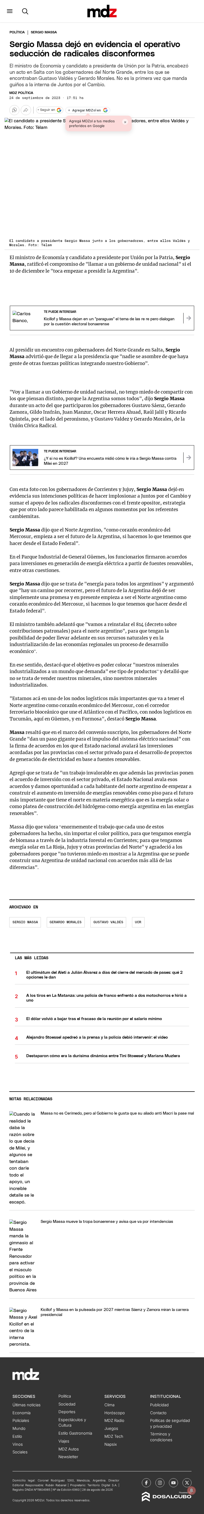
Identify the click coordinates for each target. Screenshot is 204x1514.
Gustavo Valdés (108, 922)
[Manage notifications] (191, 1490)
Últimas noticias (26, 1405)
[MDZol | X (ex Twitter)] (187, 1483)
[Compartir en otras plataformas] (26, 110)
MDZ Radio (114, 1420)
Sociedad (66, 1404)
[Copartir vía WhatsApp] (14, 110)
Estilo (17, 1436)
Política (17, 32)
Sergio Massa (25, 922)
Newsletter (68, 1456)
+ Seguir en (46, 110)
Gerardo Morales (66, 922)
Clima (109, 1405)
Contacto (158, 1413)
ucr (138, 922)
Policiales (20, 1420)
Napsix (110, 1444)
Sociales (20, 1452)
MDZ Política (21, 93)
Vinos (17, 1444)
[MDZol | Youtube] (173, 1483)
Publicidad (159, 1405)
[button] (9, 11)
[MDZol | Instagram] (160, 1483)
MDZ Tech (113, 1436)
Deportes (66, 1411)
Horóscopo (114, 1413)
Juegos (111, 1428)
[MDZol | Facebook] (146, 1483)
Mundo (19, 1428)
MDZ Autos (68, 1449)
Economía (21, 1413)
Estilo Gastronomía (75, 1433)
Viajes (63, 1441)
